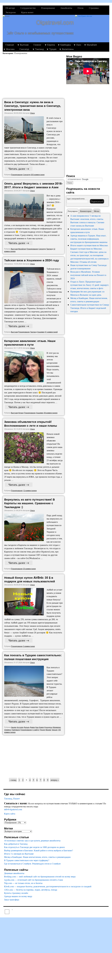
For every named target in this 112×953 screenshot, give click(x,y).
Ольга (32, 113)
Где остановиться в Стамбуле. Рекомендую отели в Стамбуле (32, 863)
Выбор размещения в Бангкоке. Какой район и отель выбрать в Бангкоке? (38, 850)
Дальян (27, 727)
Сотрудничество (28, 7)
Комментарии (85, 211)
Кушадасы (48, 727)
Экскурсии (10, 12)
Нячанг (21, 413)
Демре (32, 727)
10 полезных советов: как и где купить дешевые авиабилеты (32, 840)
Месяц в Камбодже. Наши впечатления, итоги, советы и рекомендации (37, 857)
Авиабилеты (66, 7)
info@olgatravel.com (13, 809)
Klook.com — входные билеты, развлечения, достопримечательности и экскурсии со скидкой (47, 886)
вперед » (55, 779)
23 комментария (29, 568)
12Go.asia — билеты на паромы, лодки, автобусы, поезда (30, 889)
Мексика (10, 49)
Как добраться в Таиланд (15, 843)
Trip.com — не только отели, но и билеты (23, 883)
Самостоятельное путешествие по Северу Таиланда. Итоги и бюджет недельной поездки (89, 308)
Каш (37, 727)
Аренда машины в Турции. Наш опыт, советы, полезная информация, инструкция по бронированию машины (88, 238)
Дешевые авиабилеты (14, 873)
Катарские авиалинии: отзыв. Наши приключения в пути (29, 342)
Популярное (73, 211)
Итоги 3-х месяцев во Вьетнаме (19, 853)
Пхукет (16, 798)
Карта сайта (9, 813)
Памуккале (16, 729)
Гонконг (37, 44)
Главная (9, 44)
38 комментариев (50, 413)
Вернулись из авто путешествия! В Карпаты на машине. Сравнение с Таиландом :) (29, 503)
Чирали (55, 729)
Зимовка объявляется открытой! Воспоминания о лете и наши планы (30, 423)
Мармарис (57, 727)
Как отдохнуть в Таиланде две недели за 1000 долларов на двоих (34, 847)
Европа (51, 44)
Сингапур (24, 49)
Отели (80, 7)
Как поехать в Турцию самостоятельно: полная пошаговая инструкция (33, 657)
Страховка (94, 7)
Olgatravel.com (55, 22)
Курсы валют (27, 12)
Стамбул (35, 729)
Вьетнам (24, 44)
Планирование (48, 7)
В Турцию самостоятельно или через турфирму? (26, 860)
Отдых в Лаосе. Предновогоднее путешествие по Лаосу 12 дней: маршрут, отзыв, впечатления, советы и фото (89, 285)
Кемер (41, 727)
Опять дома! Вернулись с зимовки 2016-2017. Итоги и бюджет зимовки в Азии (33, 185)
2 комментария (29, 646)
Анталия (20, 727)
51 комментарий (51, 332)
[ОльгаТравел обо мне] (92, 28)
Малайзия (92, 44)
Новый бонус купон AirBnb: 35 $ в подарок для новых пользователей (29, 579)
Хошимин (41, 332)
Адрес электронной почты (76, 198)
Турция (52, 49)
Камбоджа (65, 44)
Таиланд (39, 49)
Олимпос (7, 729)
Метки (96, 211)
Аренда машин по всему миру (18, 896)
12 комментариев (30, 490)
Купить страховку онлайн (16, 892)
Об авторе (10, 7)
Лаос (78, 44)
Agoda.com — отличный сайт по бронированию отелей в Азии (33, 879)
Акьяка (13, 727)
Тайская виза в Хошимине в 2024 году (31, 260)
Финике (48, 729)
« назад (13, 779)
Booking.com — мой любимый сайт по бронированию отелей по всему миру (40, 876)
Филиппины (68, 49)
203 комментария (38, 174)
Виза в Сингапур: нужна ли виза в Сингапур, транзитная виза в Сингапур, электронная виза (32, 106)
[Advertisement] (34, 76)
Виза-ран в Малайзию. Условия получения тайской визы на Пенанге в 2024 (88, 275)
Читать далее (18, 169)
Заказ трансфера (11, 899)
